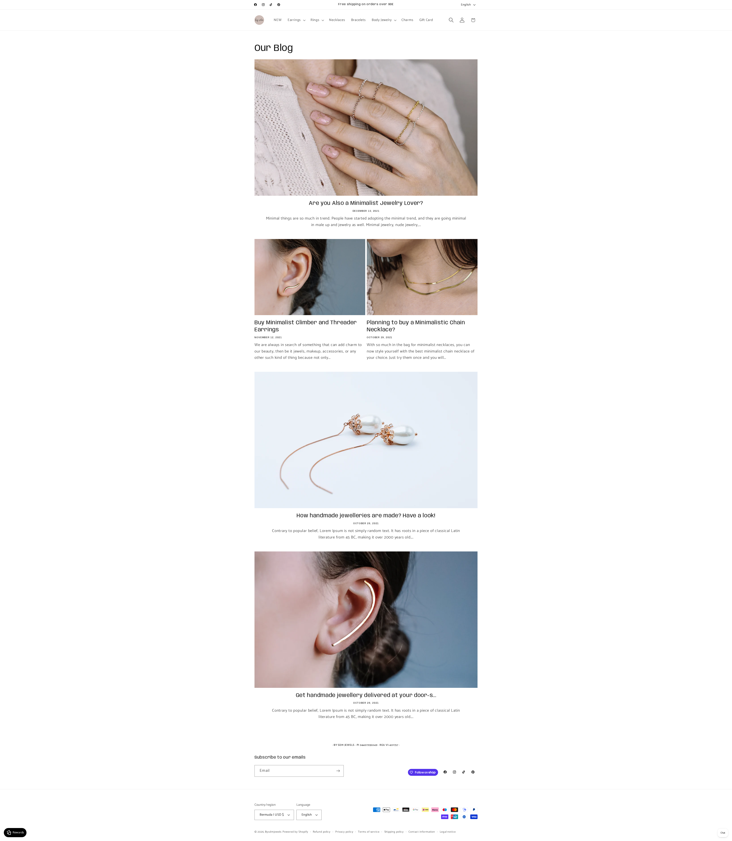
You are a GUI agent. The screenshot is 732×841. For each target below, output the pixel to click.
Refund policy (322, 832)
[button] (296, 20)
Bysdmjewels (273, 832)
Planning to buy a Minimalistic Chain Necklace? (416, 326)
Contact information (422, 832)
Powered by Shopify (295, 832)
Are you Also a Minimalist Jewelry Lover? (366, 203)
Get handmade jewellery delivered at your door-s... (366, 695)
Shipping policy (394, 832)
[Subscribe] (338, 771)
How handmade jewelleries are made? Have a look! (366, 516)
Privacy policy (344, 832)
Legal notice (448, 832)
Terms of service (369, 832)
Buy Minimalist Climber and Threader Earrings (305, 326)
